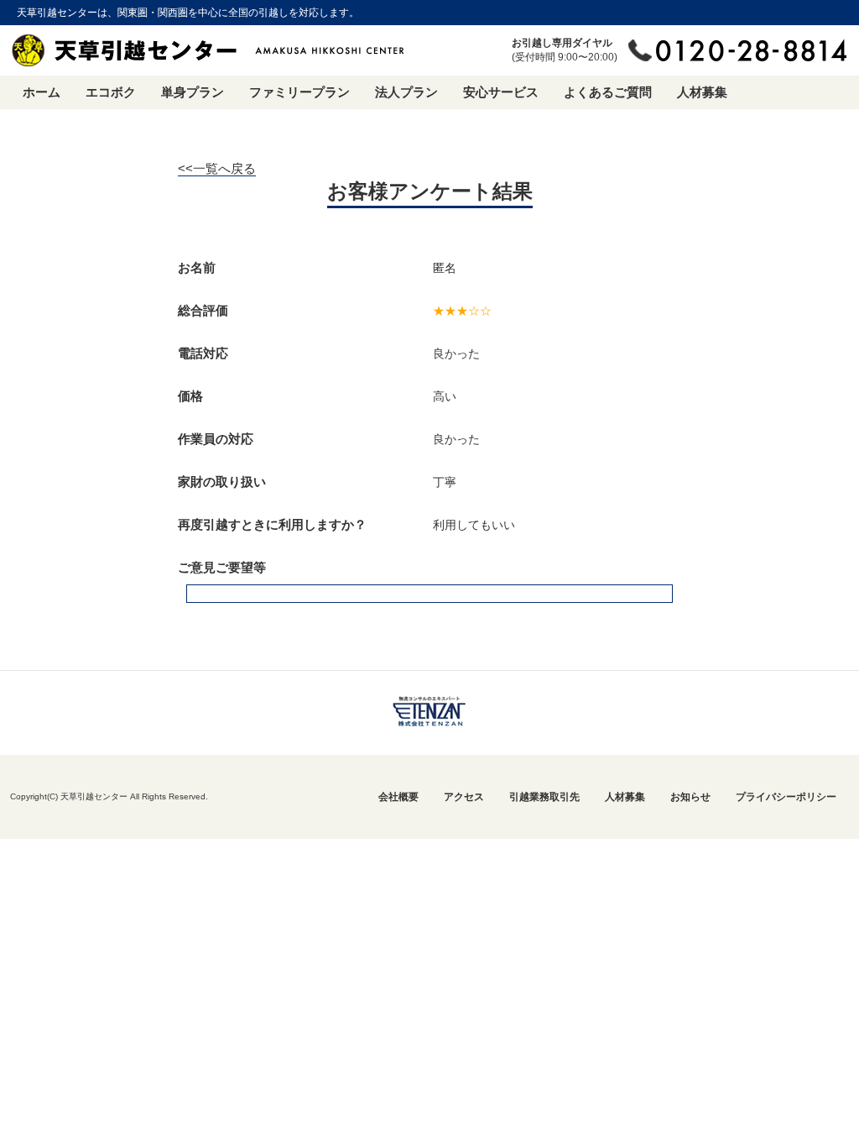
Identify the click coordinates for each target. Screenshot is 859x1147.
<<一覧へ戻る (217, 168)
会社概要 (398, 797)
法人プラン (406, 92)
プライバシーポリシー (786, 797)
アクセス (464, 797)
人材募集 (702, 92)
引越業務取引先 (544, 797)
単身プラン (192, 92)
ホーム (41, 92)
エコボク (111, 92)
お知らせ (690, 797)
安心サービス (501, 92)
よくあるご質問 (608, 92)
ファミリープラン (299, 92)
